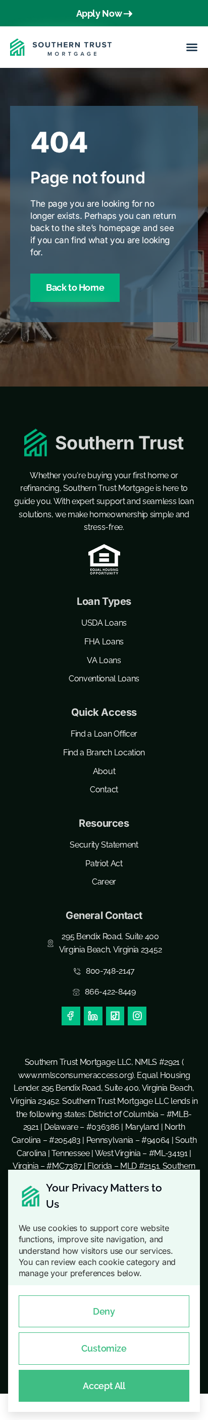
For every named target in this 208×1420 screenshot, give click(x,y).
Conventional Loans (104, 678)
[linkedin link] (93, 1016)
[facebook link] (71, 1016)
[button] (192, 47)
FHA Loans (104, 641)
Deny (104, 1311)
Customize (103, 1348)
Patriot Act (103, 863)
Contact (104, 789)
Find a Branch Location (104, 752)
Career (104, 882)
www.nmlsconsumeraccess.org (75, 1075)
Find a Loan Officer (104, 734)
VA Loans (104, 660)
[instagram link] (137, 1016)
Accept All (104, 1385)
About (104, 771)
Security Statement (104, 845)
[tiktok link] (115, 1016)
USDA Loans (104, 623)
